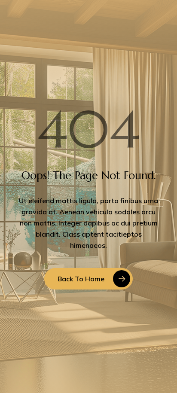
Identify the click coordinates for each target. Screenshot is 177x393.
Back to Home (81, 278)
